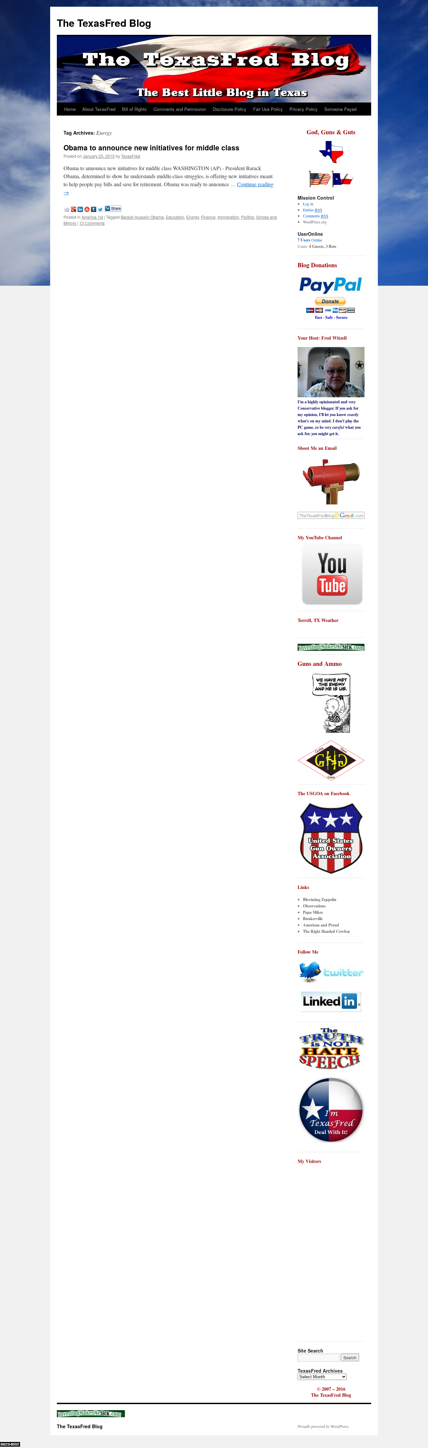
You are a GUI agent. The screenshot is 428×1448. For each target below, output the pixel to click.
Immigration (228, 217)
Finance (208, 217)
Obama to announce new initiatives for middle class (151, 147)
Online (310, 240)
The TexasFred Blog (104, 22)
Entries (312, 209)
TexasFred (130, 156)
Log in (308, 203)
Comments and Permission (179, 109)
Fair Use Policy (268, 109)
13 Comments (92, 223)
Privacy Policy (304, 109)
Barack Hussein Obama (142, 217)
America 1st (92, 217)
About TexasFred (98, 109)
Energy (192, 217)
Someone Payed (340, 109)
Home (70, 109)
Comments (315, 215)
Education (175, 217)
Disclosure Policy (229, 109)
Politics (247, 217)
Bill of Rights (134, 109)
